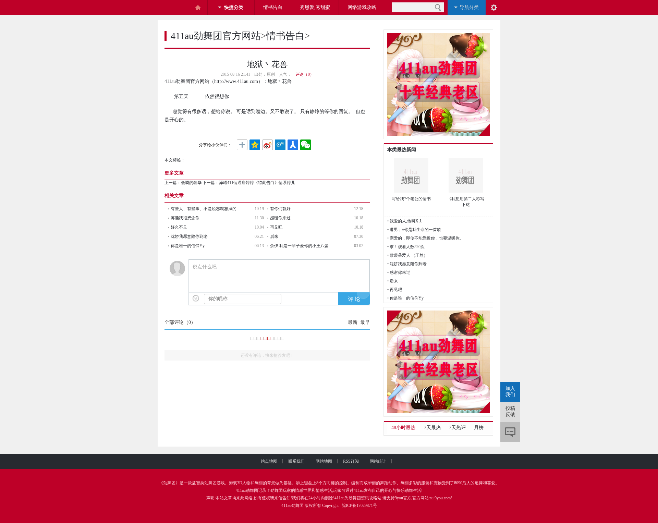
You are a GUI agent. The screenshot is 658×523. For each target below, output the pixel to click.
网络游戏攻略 (362, 7)
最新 (352, 322)
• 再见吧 (394, 289)
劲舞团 (169, 483)
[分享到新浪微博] (267, 144)
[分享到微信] (305, 144)
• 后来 (392, 281)
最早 (365, 322)
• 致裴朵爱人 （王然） (407, 255)
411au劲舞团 (247, 490)
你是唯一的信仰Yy (188, 245)
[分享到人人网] (293, 144)
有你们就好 (280, 208)
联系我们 (296, 461)
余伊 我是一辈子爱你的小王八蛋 (299, 245)
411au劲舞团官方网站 (216, 36)
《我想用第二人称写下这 (465, 201)
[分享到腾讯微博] (280, 144)
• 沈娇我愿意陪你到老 (407, 264)
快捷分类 (233, 7)
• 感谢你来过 (398, 272)
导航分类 (469, 7)
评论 (510, 432)
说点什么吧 (205, 266)
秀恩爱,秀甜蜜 (315, 7)
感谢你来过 (280, 218)
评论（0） (304, 74)
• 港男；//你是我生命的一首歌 (414, 229)
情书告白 (272, 7)
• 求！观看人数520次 (406, 246)
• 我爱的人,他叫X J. (404, 221)
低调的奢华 (191, 182)
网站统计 (378, 461)
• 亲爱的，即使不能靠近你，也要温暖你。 (425, 238)
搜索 (437, 7)
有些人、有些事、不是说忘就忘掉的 (203, 208)
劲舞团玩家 (280, 490)
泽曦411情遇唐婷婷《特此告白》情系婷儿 (257, 182)
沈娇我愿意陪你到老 (189, 236)
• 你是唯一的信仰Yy (405, 298)
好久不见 (179, 227)
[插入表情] (196, 298)
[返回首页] (198, 7)
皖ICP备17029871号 (359, 505)
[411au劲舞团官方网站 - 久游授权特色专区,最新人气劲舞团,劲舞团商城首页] (174, 7)
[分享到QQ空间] (254, 144)
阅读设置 (494, 7)
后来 (274, 236)
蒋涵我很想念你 (185, 218)
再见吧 (276, 227)
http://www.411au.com (236, 81)
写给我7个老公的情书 (411, 198)
